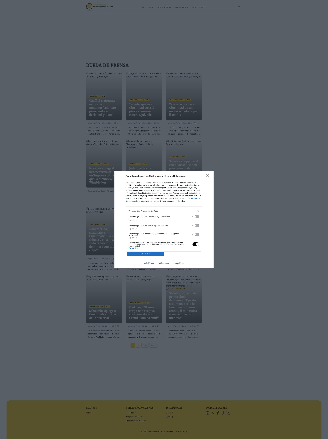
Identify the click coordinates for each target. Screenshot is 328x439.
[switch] (195, 216)
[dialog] (164, 219)
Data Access (164, 263)
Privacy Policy (178, 263)
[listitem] (164, 211)
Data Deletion (149, 263)
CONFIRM (145, 254)
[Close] (208, 176)
